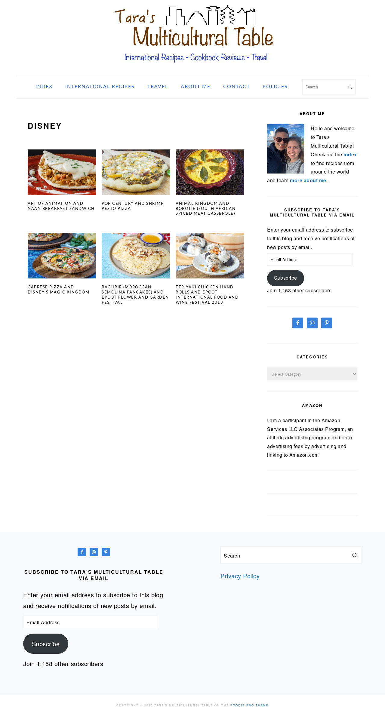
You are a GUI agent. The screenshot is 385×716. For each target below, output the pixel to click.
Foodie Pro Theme (249, 705)
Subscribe (285, 277)
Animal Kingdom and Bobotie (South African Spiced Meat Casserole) (206, 209)
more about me (309, 180)
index (350, 154)
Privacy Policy (240, 575)
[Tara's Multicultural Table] (192, 67)
